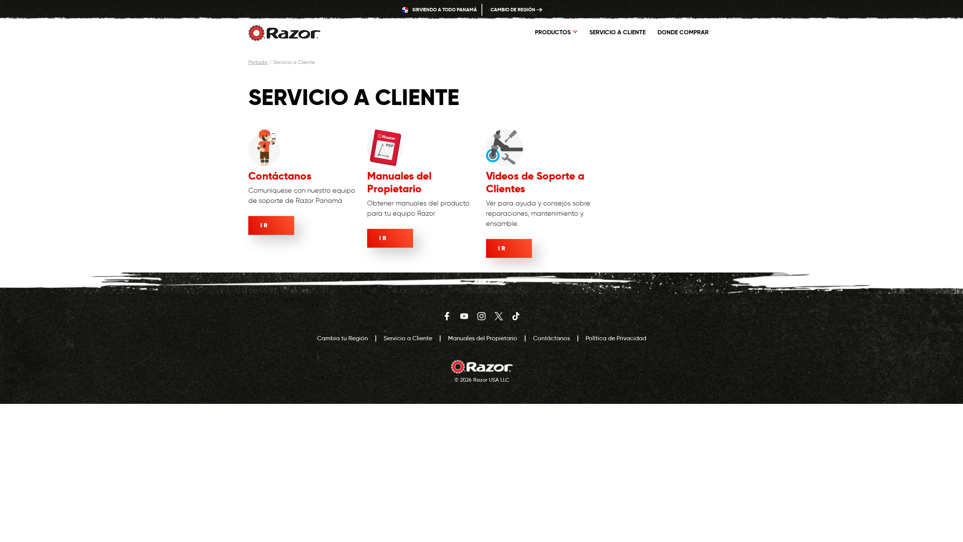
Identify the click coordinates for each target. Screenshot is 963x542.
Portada (257, 62)
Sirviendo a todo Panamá (444, 9)
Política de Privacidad (616, 338)
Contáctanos (279, 176)
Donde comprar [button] (683, 32)
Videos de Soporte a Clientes (535, 182)
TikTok (516, 316)
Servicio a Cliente (617, 32)
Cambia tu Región (342, 338)
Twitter (499, 316)
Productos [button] (553, 32)
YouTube (464, 316)
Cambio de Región (513, 9)
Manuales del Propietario (399, 182)
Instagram (481, 316)
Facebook (447, 316)
